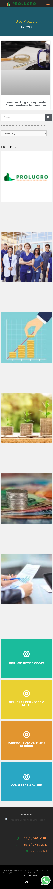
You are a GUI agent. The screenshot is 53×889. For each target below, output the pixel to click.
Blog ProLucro (26, 21)
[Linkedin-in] (28, 814)
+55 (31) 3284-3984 (35, 838)
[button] (48, 3)
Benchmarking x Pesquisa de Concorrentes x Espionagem (25, 103)
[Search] (48, 117)
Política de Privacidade (28, 876)
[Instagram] (31, 814)
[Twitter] (22, 814)
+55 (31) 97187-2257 (35, 844)
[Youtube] (25, 814)
